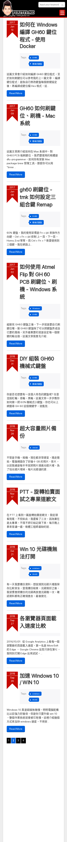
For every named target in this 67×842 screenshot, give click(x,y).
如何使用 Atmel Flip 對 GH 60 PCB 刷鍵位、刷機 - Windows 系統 (38, 282)
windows (36, 568)
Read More (15, 93)
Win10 (34, 574)
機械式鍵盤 (37, 64)
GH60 (34, 57)
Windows (36, 308)
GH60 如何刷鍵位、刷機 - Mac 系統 (38, 115)
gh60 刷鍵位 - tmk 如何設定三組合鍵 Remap (38, 197)
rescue (35, 447)
